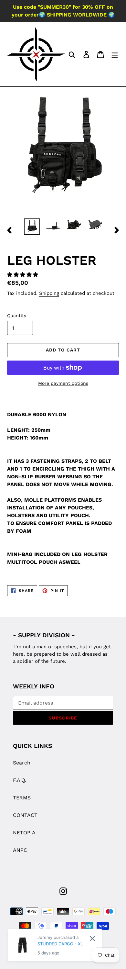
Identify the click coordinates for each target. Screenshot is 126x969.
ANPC (20, 850)
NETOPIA (24, 833)
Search (21, 763)
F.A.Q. (19, 780)
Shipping (49, 293)
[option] (32, 226)
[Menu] (115, 54)
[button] (23, 275)
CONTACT (25, 815)
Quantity (16, 315)
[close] (92, 938)
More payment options (63, 383)
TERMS (22, 798)
